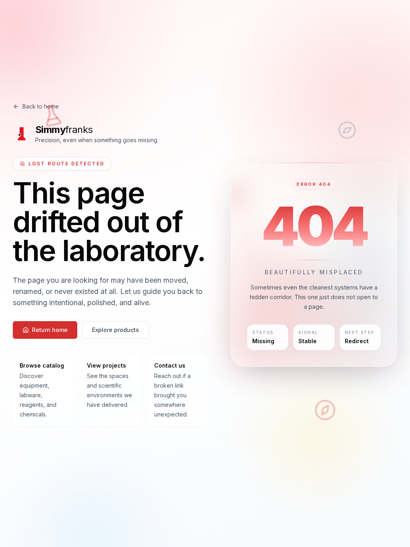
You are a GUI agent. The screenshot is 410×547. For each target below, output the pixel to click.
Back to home (40, 106)
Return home (50, 329)
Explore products (115, 329)
